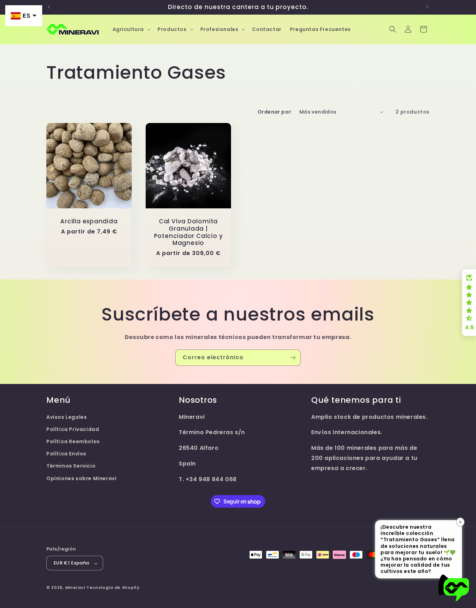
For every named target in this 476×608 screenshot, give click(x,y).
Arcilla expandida (88, 221)
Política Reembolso (73, 441)
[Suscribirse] (292, 357)
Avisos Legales (66, 417)
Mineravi (75, 588)
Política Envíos (66, 454)
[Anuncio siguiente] (427, 7)
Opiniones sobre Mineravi (81, 478)
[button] (131, 29)
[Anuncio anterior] (48, 7)
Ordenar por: (275, 111)
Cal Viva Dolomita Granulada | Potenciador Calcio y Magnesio (188, 232)
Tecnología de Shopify (113, 588)
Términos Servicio (70, 466)
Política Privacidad (72, 429)
